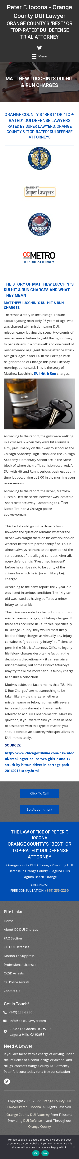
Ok (36, 1153)
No (45, 1153)
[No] (74, 1147)
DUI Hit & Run (45, 373)
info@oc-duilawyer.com (28, 1020)
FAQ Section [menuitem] (13, 938)
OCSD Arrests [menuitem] (14, 973)
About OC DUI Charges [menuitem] (21, 929)
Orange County (39, 1126)
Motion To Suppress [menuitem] (19, 956)
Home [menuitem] (8, 921)
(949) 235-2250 (57, 890)
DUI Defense (32, 1120)
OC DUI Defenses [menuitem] (16, 947)
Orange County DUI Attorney (28, 1114)
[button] (39, 793)
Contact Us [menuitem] (12, 990)
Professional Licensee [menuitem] (20, 964)
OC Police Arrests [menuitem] (17, 982)
